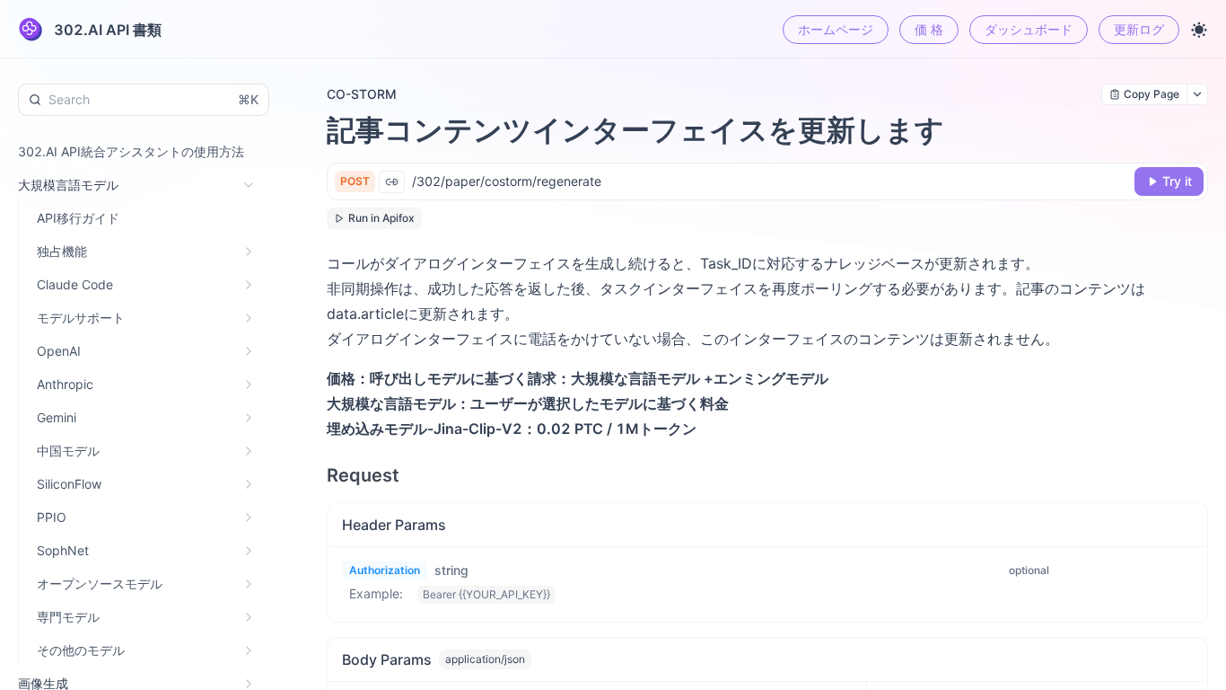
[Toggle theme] (1199, 30)
